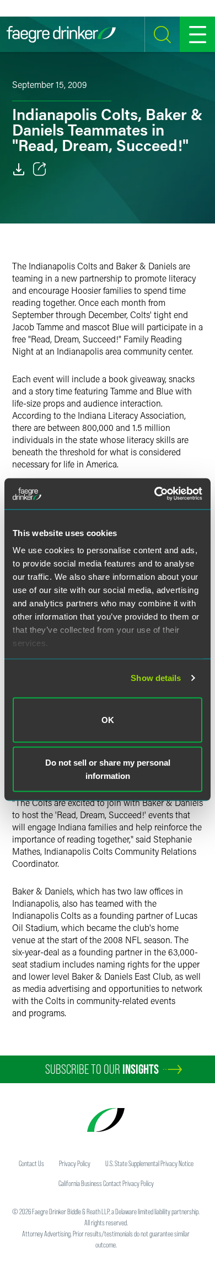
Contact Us (31, 1163)
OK (107, 719)
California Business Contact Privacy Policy (106, 1183)
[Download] (18, 169)
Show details (156, 678)
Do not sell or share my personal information (107, 769)
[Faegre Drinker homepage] (61, 34)
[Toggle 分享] (39, 169)
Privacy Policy (74, 1163)
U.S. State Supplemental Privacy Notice (149, 1163)
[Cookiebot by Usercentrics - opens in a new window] (154, 494)
